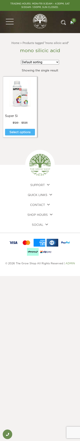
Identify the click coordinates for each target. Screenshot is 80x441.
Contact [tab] (37, 205)
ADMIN (70, 263)
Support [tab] (37, 185)
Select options (20, 132)
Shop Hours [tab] (37, 214)
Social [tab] (37, 224)
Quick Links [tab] (37, 195)
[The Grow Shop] (40, 22)
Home (15, 43)
